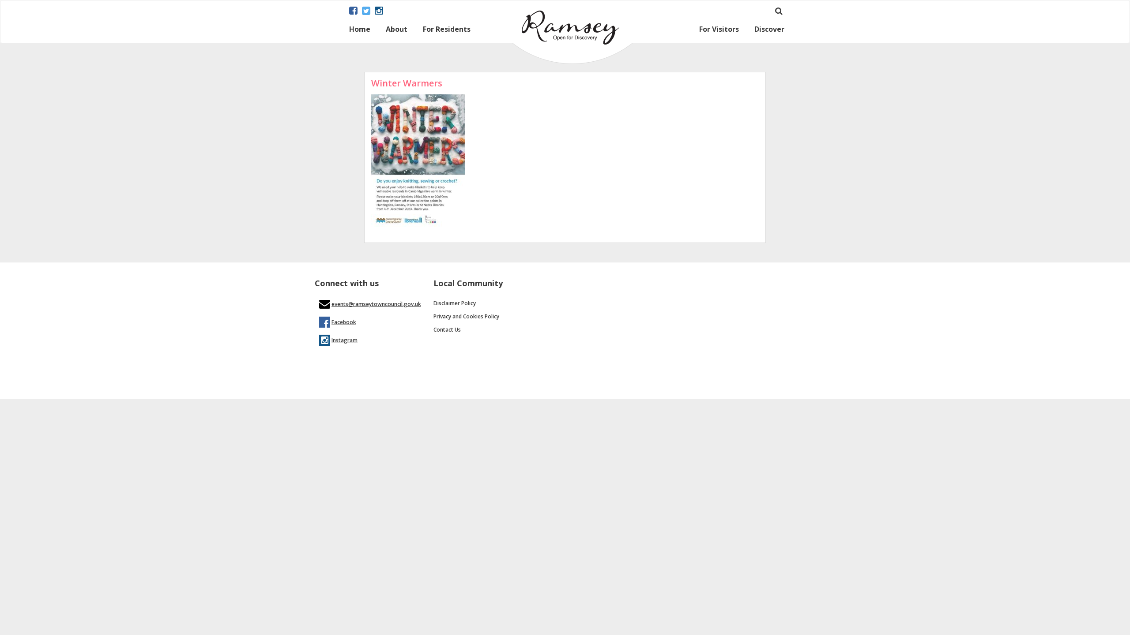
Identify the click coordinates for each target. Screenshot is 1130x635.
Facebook (343, 322)
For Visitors (719, 30)
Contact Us (447, 329)
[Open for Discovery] (572, 61)
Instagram (344, 340)
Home (359, 30)
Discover (769, 30)
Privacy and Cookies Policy (466, 316)
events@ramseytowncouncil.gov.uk (376, 304)
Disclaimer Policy (454, 303)
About (396, 30)
